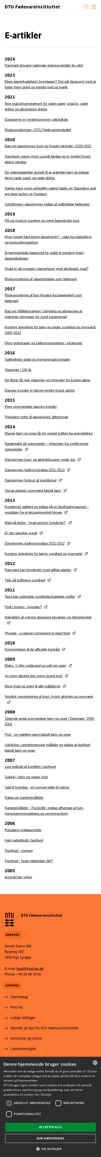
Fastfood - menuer (19, 851)
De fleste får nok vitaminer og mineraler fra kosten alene (47, 380)
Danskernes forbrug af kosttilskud (30, 480)
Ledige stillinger (22, 1018)
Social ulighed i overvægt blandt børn (33, 491)
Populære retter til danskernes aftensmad (36, 417)
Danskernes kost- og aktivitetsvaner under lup (40, 460)
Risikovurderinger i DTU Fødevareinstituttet (38, 130)
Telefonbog (19, 997)
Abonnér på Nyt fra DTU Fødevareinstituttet (44, 1028)
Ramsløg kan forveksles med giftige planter (38, 570)
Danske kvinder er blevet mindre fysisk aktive (40, 390)
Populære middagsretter (23, 830)
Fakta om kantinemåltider (24, 798)
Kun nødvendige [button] (51, 1138)
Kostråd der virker (18, 877)
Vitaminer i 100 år (18, 370)
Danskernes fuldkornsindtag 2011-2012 (35, 543)
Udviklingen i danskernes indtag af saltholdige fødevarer (47, 204)
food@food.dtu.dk (29, 969)
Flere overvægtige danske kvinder (31, 407)
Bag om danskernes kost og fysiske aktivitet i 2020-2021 (48, 146)
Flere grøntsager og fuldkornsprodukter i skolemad (43, 343)
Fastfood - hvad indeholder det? (29, 861)
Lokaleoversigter (23, 1049)
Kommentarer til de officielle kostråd (32, 649)
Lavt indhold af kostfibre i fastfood (30, 767)
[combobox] (95, 1062)
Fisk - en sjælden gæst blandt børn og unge (38, 734)
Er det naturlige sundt (21, 533)
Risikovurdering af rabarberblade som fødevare (41, 279)
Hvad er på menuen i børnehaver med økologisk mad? (46, 269)
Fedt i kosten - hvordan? (23, 607)
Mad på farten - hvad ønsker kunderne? (35, 523)
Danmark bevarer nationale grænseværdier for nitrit (44, 65)
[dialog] (50, 1107)
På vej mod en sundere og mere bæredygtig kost (42, 221)
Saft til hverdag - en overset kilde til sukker (37, 787)
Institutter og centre (26, 1038)
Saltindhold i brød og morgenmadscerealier (37, 359)
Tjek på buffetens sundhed (25, 580)
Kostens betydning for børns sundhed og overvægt (43, 554)
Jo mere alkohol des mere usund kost (33, 676)
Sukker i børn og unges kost (26, 777)
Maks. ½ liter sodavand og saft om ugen (35, 666)
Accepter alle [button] (50, 1127)
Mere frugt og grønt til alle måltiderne (32, 686)
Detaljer (46, 1094)
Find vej (16, 1007)
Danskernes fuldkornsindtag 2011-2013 (35, 470)
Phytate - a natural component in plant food (37, 633)
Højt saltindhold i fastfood (24, 840)
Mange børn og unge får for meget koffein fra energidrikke (49, 433)
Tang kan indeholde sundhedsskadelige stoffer (40, 597)
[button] (94, 7)
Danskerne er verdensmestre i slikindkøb (36, 119)
